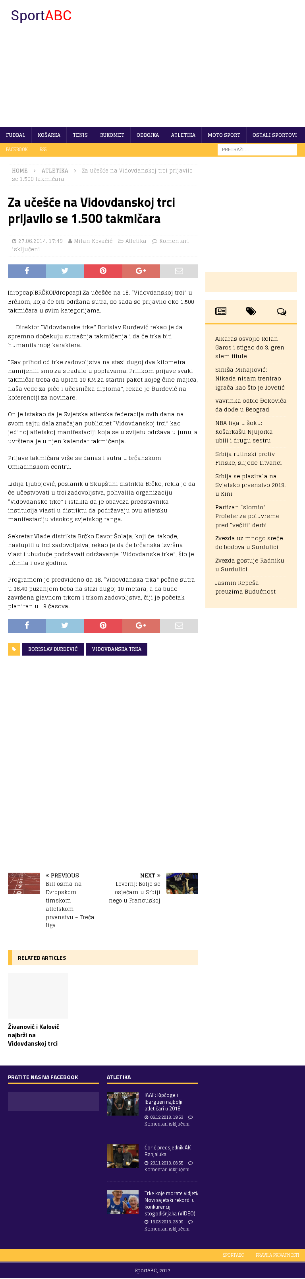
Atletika (183, 135)
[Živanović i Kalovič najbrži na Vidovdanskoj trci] (38, 996)
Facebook (17, 149)
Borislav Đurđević (53, 649)
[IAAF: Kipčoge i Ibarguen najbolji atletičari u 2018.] (123, 1104)
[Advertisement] (204, 63)
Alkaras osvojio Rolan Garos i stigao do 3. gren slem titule (249, 347)
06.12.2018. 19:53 (166, 1117)
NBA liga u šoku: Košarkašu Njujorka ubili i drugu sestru (244, 432)
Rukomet (112, 135)
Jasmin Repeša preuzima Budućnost (245, 587)
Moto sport (224, 135)
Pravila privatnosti (277, 1255)
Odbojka (148, 135)
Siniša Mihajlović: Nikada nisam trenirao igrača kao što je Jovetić (250, 378)
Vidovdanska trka (116, 649)
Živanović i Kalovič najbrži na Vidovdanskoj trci (33, 1035)
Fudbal (15, 135)
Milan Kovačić (93, 241)
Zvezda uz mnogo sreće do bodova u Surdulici (249, 542)
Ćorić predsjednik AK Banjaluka (168, 1150)
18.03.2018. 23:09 (166, 1222)
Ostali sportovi (275, 135)
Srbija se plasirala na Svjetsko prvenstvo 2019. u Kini (250, 485)
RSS (43, 149)
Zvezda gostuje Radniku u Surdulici (249, 564)
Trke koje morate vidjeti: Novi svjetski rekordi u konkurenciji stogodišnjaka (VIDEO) (171, 1203)
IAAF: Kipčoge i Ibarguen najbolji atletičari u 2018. (163, 1101)
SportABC (233, 1255)
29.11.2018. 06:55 (166, 1163)
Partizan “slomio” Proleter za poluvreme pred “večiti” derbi (247, 516)
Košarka (49, 135)
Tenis (80, 135)
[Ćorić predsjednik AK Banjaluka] (123, 1156)
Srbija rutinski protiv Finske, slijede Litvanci (248, 458)
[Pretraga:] (257, 149)
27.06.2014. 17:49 (40, 241)
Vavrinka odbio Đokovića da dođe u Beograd (251, 405)
